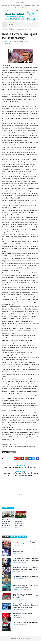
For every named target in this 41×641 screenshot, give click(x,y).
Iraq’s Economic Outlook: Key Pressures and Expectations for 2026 (25, 586)
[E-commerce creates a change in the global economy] (6, 552)
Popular (6, 536)
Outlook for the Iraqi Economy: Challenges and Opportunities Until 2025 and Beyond (25, 596)
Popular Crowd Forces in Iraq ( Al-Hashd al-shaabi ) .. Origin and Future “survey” (25, 568)
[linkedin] (30, 458)
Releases (9, 28)
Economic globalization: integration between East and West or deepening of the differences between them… (25, 605)
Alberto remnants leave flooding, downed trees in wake (20, 466)
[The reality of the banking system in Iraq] (6, 579)
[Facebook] (4, 11)
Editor (5, 42)
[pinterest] (15, 458)
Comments (22, 536)
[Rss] (7, 11)
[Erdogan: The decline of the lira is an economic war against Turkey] (8, 514)
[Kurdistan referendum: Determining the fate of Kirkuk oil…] (20, 514)
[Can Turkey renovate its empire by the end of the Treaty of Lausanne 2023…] (6, 544)
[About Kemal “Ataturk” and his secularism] (6, 617)
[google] (19, 458)
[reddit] (26, 458)
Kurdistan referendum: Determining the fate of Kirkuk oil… (20, 522)
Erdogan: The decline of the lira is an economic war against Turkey (8, 522)
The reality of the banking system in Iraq (26, 576)
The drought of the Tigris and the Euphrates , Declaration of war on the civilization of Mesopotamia (20, 473)
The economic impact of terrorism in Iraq (26, 622)
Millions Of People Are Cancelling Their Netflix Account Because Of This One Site (26, 559)
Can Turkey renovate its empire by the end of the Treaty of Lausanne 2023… (25, 542)
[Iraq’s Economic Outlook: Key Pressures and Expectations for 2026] (6, 587)
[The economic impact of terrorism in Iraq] (6, 626)
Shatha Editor (17, 589)
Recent (13, 536)
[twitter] (33, 458)
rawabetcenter (26, 638)
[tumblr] (22, 458)
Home (3, 28)
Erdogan (12, 452)
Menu (10, 24)
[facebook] (37, 458)
